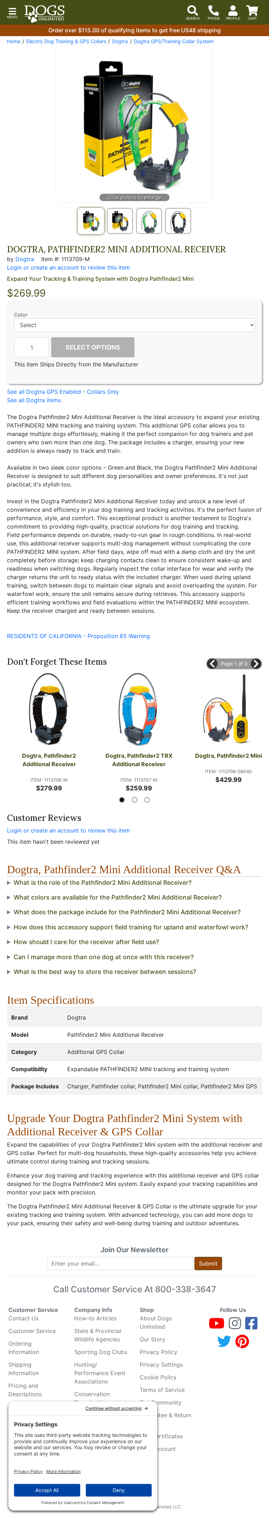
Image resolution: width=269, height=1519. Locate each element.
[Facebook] (251, 1326)
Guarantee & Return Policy (165, 1419)
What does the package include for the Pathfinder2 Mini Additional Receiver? (127, 912)
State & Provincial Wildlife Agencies (97, 1335)
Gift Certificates (161, 1436)
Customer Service (32, 1330)
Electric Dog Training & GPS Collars (66, 41)
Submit (208, 1263)
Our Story (152, 1339)
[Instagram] (235, 1326)
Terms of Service (162, 1389)
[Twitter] (224, 1344)
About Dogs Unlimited (156, 1322)
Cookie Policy (158, 1377)
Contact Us (23, 1318)
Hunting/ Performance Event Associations (99, 1373)
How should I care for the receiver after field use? (86, 942)
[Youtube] (217, 1326)
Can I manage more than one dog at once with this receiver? (104, 957)
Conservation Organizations (92, 1398)
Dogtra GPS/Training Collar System (174, 41)
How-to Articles (95, 1318)
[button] (12, 12)
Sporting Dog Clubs (100, 1351)
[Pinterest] (242, 1344)
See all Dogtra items (34, 400)
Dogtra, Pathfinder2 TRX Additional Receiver (139, 760)
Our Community (160, 1402)
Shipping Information (23, 1369)
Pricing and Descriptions (25, 1390)
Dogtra (120, 41)
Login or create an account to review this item (68, 830)
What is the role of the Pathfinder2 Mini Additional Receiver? (103, 882)
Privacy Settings (161, 1364)
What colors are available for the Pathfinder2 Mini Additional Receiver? (118, 897)
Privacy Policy (158, 1351)
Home (13, 41)
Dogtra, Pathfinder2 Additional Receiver (49, 760)
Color (21, 315)
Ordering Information (23, 1347)
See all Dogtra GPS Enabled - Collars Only (63, 391)
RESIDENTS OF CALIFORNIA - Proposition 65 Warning (78, 635)
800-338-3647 (185, 1289)
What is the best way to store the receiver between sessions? (105, 971)
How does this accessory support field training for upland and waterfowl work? (131, 927)
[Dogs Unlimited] (44, 14)
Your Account (158, 1448)
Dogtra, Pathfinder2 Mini (228, 755)
